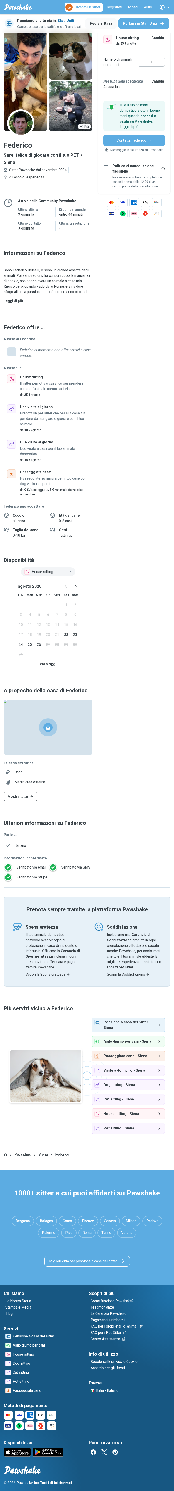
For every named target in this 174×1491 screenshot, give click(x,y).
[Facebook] (93, 1452)
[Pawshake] (18, 7)
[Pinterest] (115, 1452)
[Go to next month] (75, 586)
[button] (134, 116)
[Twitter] (104, 1452)
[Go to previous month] (66, 586)
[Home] (5, 1154)
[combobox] (48, 571)
